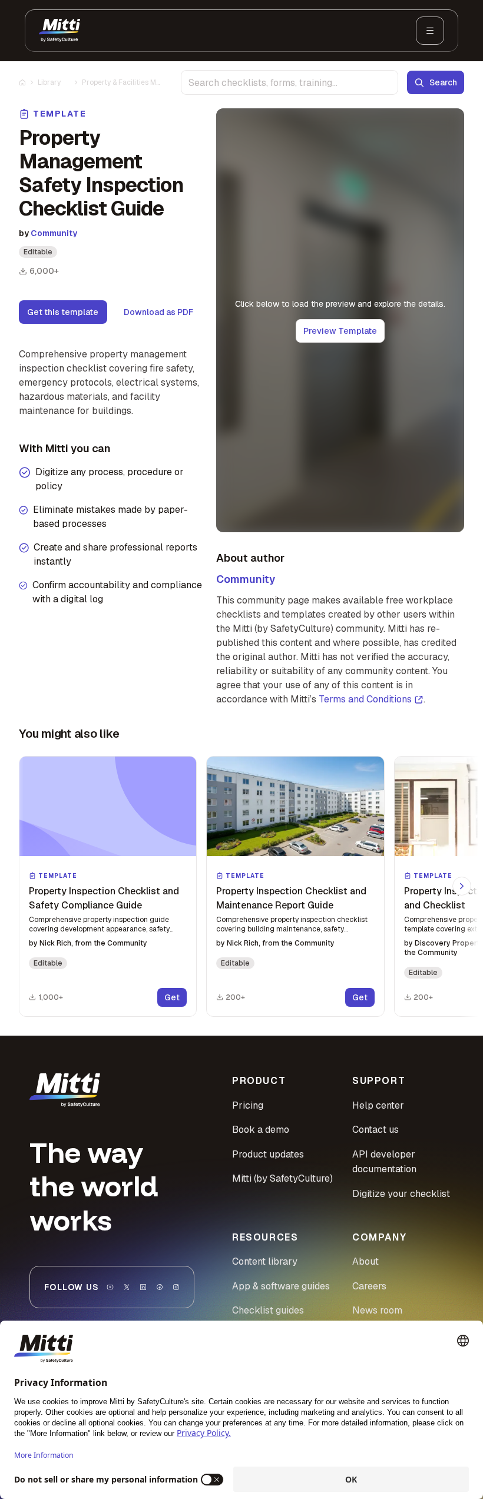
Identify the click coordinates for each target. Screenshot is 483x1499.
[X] (126, 1287)
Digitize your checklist (401, 1194)
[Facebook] (159, 1287)
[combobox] (289, 82)
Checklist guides (268, 1310)
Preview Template (340, 331)
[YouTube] (110, 1287)
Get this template (62, 312)
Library (49, 82)
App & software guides (281, 1286)
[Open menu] (430, 30)
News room (377, 1310)
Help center (378, 1105)
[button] (108, 886)
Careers (369, 1286)
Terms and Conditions (365, 699)
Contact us (375, 1129)
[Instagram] (176, 1287)
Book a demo (260, 1129)
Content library (264, 1261)
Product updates (268, 1154)
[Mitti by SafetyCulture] (59, 30)
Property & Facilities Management (121, 82)
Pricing (247, 1105)
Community (54, 233)
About (365, 1261)
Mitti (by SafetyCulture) (282, 1178)
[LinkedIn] (143, 1287)
